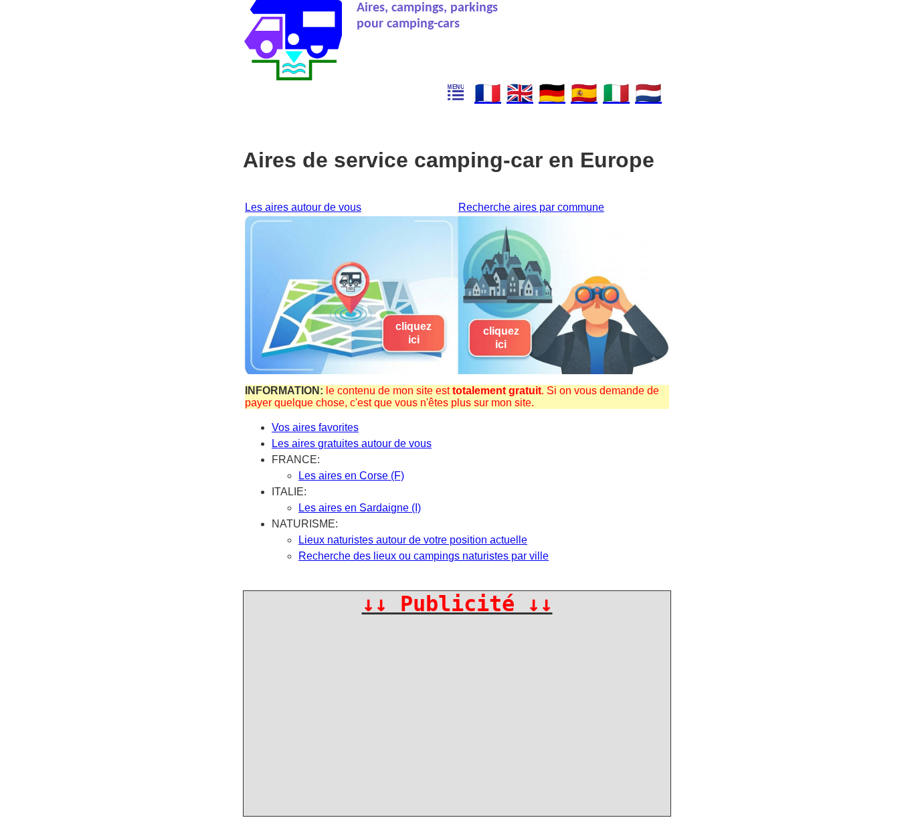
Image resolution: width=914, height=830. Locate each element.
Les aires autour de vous (303, 207)
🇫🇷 (487, 93)
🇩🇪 (552, 93)
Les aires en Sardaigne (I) (359, 507)
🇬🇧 (520, 93)
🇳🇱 (648, 93)
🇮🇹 (616, 93)
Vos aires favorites (315, 427)
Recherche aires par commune (531, 207)
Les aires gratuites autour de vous (352, 443)
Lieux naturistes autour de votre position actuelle (412, 540)
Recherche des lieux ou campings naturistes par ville (423, 556)
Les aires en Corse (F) (351, 475)
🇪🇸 (584, 93)
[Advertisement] (458, 710)
